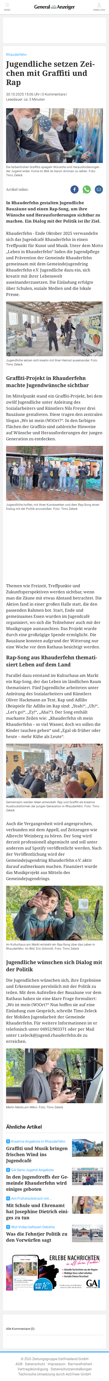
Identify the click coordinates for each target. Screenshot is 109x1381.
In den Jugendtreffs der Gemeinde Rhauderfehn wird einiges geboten (37, 1183)
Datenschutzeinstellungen (71, 1369)
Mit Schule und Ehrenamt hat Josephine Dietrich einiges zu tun (37, 1211)
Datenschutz (35, 1364)
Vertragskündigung (32, 1369)
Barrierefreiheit (80, 1364)
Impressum (56, 1364)
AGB (19, 1364)
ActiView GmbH (78, 1374)
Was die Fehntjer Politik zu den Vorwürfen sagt (36, 1237)
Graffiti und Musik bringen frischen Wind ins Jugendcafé (37, 1154)
